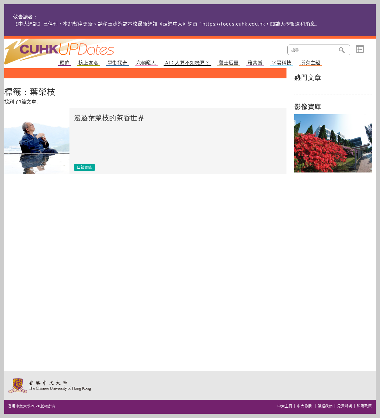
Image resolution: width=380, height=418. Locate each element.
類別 (360, 49)
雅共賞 (255, 63)
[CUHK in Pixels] (333, 143)
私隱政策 (364, 406)
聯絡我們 (325, 406)
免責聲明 (344, 406)
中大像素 (304, 406)
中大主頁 (284, 406)
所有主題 (310, 63)
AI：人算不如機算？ (187, 63)
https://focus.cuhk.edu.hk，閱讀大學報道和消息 (258, 24)
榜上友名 (88, 63)
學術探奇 (117, 63)
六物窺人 (146, 63)
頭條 (65, 63)
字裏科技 (282, 63)
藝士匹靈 (229, 63)
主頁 (70, 47)
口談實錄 (84, 167)
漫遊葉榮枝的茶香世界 (109, 118)
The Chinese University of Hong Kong (50, 385)
